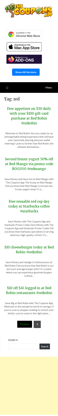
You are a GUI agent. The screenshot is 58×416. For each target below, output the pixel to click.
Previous (24, 324)
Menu (48, 87)
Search (13, 340)
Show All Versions (25, 72)
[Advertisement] (29, 386)
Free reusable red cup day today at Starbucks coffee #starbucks (29, 206)
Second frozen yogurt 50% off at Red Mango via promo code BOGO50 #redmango (29, 164)
